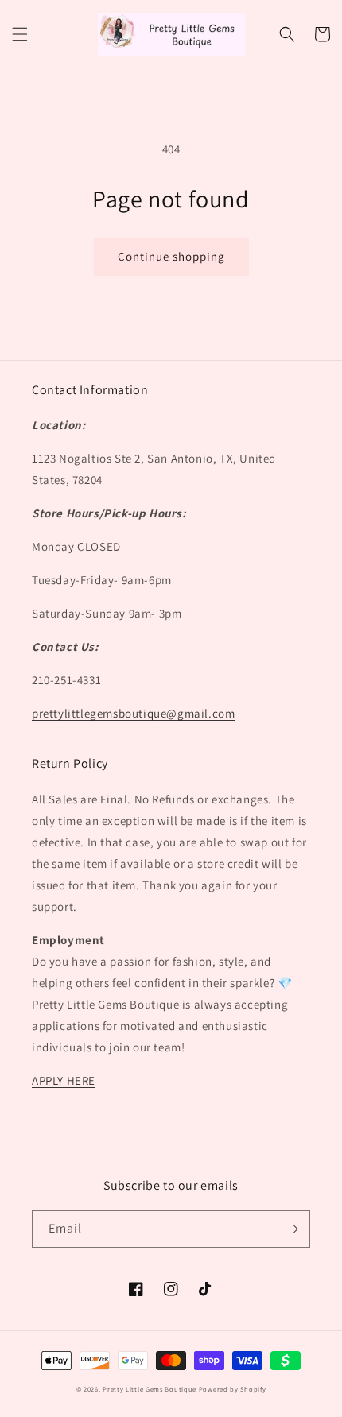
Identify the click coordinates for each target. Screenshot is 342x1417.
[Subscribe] (291, 1229)
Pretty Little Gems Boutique (149, 1388)
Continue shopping (171, 256)
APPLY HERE (63, 1080)
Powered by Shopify (232, 1388)
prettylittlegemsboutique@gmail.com (133, 713)
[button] (19, 34)
